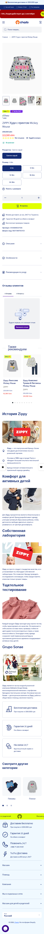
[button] (40, 22)
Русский (8, 916)
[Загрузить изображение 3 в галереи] (23, 101)
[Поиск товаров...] (4, 30)
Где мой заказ (10, 7)
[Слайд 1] (3, 805)
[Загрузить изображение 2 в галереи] (14, 101)
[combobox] (22, 30)
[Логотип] (22, 22)
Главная (5, 37)
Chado (16, 922)
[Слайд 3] (11, 805)
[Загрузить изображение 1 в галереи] (6, 101)
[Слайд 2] (7, 805)
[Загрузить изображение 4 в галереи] (31, 101)
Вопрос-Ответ (22, 7)
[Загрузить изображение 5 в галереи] (39, 101)
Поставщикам (35, 7)
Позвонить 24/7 (18, 843)
